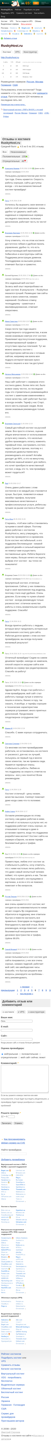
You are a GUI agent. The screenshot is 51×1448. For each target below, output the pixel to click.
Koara (18, 1243)
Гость (7, 201)
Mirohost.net (20, 1213)
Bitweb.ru (36, 31)
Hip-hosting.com (6, 1281)
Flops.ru (4, 1306)
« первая (24, 987)
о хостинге (8, 1012)
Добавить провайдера (13, 1159)
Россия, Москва (35, 81)
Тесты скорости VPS (24, 21)
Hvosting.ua (5, 1222)
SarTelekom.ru (21, 1334)
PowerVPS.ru (20, 1255)
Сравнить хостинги (24, 13)
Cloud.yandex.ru (6, 1262)
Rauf (6, 483)
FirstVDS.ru (5, 1271)
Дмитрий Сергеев (10, 1432)
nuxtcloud (19, 1250)
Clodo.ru (4, 1259)
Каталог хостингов (11, 1369)
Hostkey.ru (5, 1285)
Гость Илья (9, 519)
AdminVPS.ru (6, 1250)
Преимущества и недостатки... (13, 105)
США (15, 85)
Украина (5, 1401)
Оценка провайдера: (12, 1048)
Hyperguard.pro (6, 1341)
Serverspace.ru (21, 1266)
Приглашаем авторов (12, 1421)
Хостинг (4, 21)
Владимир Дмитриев (12, 233)
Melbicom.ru (20, 1245)
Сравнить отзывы (10, 1365)
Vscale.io (15, 34)
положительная (29, 1054)
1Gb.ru (3, 1173)
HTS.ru (3, 1192)
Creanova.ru (5, 1329)
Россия (5, 1397)
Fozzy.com (5, 1178)
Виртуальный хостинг (12, 1373)
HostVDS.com (6, 1288)
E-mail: (4, 1026)
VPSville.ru (20, 1283)
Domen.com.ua (6, 1213)
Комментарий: (10, 1063)
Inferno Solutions (22, 1238)
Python (6, 116)
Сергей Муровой (11, 949)
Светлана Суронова (12, 744)
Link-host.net (20, 1170)
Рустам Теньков (11, 896)
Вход (3, 16)
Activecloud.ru (6, 1301)
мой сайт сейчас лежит (33, 1057)
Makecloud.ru (20, 1306)
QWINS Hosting (21, 1332)
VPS (11, 21)
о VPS (21, 1012)
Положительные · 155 (14, 156)
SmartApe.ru (20, 1182)
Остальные (20, 1201)
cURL (46, 113)
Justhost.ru (20, 1240)
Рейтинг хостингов (11, 1354)
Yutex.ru (19, 1199)
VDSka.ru (19, 1278)
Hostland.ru (5, 1189)
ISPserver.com (6, 1196)
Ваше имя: (7, 1017)
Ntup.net (19, 1329)
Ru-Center (19, 1180)
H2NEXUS (4, 1278)
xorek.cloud (20, 1196)
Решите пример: (11, 1113)
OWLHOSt (19, 1175)
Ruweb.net (19, 1262)
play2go (18, 1252)
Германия (6, 85)
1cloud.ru (4, 1240)
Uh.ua (18, 1217)
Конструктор (30, 52)
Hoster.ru (13, 28)
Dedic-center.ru (6, 1332)
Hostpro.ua (5, 1220)
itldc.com (19, 1320)
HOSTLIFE (38, 28)
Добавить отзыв (10, 38)
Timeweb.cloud (21, 1339)
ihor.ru (3, 1292)
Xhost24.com (20, 1288)
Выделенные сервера (10, 24)
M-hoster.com (20, 1173)
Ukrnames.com (21, 1222)
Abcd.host (4, 1322)
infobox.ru (19, 1304)
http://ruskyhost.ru (10, 57)
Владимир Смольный (12, 424)
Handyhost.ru (5, 1180)
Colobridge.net (22, 31)
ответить (7, 193)
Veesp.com (20, 1281)
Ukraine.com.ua (21, 1220)
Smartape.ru (20, 1336)
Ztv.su (18, 1290)
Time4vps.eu (20, 1271)
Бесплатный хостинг (12, 1392)
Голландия (19, 1405)
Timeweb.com (21, 1189)
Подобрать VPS (7, 13)
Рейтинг (18, 10)
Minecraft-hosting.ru (23, 1327)
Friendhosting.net (7, 1215)
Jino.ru (3, 1199)
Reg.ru (18, 1178)
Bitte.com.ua (5, 1210)
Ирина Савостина (11, 321)
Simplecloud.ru (6, 31)
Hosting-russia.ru (7, 1283)
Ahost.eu (4, 1252)
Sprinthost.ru (20, 1187)
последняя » (26, 993)
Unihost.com (20, 1341)
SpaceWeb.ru (20, 1185)
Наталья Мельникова (12, 374)
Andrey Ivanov (10, 811)
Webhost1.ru (20, 1192)
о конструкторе (36, 1012)
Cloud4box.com (6, 1264)
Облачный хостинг (11, 1388)
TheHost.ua (20, 1215)
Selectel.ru (28, 34)
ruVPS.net (19, 1259)
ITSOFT (18, 1322)
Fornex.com (5, 1273)
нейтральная (10, 1054)
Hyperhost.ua (20, 1210)
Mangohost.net (21, 1324)
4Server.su (5, 1245)
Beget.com (26, 28)
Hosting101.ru (7, 10)
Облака (38, 21)
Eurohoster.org (6, 1266)
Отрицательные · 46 (13, 161)
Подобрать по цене (31, 10)
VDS (3, 1377)
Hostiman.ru (5, 1187)
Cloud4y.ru (4, 1304)
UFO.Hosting (20, 1276)
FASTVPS (4, 34)
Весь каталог (26, 24)
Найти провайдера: (11, 1150)
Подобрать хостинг (11, 1357)
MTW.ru (18, 1247)
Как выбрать (39, 13)
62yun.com (5, 1247)
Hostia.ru (4, 1185)
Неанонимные (18, 152)
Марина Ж (8, 728)
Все (5, 152)
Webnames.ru (20, 1194)
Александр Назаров (12, 168)
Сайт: (4, 1035)
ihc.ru (3, 1194)
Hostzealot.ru (5, 1339)
